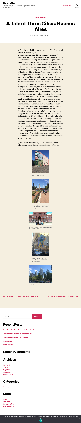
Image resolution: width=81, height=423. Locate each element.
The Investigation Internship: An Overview (17, 333)
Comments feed (8, 404)
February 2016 (8, 374)
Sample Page (67, 5)
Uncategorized (40, 17)
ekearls (36, 35)
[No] (79, 419)
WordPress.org (8, 406)
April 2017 (6, 365)
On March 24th (8, 345)
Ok (41, 420)
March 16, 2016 (46, 35)
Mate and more (8, 341)
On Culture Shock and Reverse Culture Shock (18, 330)
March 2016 (7, 372)
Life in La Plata (9, 3)
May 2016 (6, 370)
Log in (5, 399)
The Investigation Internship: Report (15, 337)
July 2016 (6, 367)
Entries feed (7, 401)
